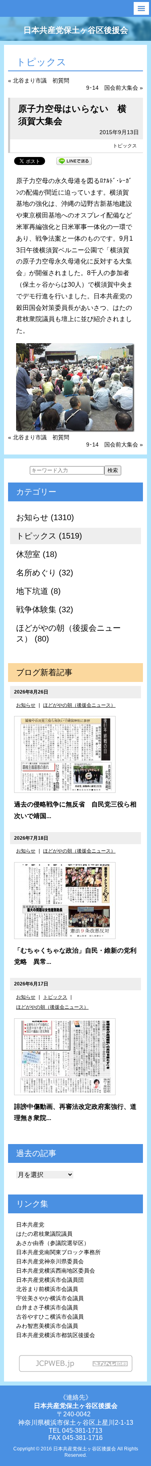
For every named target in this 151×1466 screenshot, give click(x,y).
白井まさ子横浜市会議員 (47, 1307)
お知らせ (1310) (45, 517)
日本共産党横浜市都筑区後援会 (55, 1335)
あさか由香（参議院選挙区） (52, 1243)
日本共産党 (30, 1224)
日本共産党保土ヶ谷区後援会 (75, 30)
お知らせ (25, 705)
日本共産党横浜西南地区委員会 (55, 1270)
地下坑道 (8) (38, 591)
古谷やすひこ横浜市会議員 (50, 1316)
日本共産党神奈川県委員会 (50, 1261)
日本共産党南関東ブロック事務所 (58, 1252)
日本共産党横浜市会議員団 (50, 1280)
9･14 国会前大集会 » (114, 87)
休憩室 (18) (36, 554)
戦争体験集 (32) (44, 609)
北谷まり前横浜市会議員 (47, 1289)
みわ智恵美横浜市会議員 (47, 1326)
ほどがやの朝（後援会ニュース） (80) (68, 633)
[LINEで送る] (74, 160)
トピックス (125, 146)
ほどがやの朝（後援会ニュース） (79, 705)
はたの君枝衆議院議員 (44, 1234)
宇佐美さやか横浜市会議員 (50, 1298)
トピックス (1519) (49, 535)
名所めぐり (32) (44, 572)
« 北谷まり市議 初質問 (38, 80)
